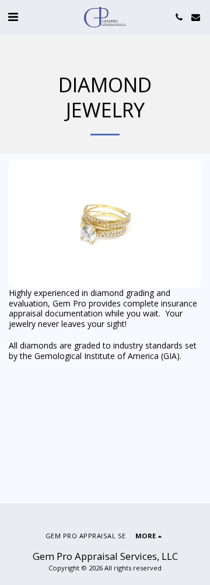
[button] (13, 17)
